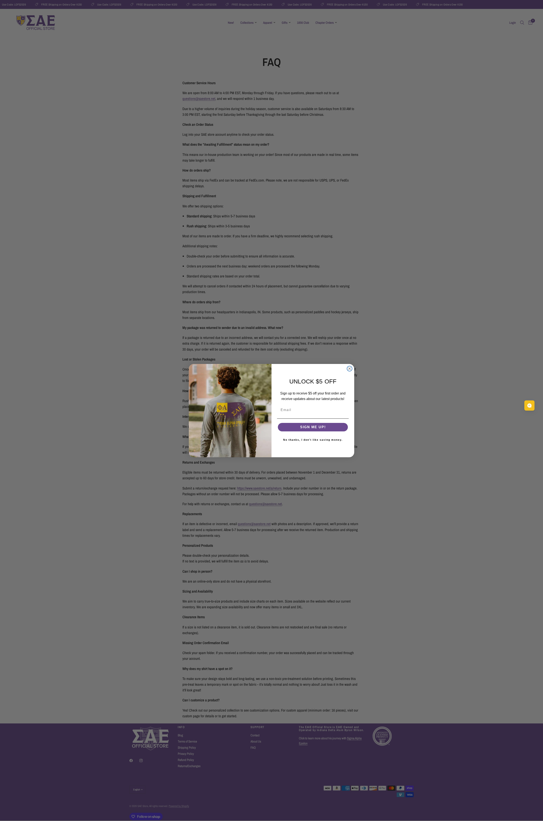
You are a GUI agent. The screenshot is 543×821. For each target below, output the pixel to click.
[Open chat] (529, 405)
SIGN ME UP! (313, 427)
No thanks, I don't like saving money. (313, 439)
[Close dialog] (349, 368)
